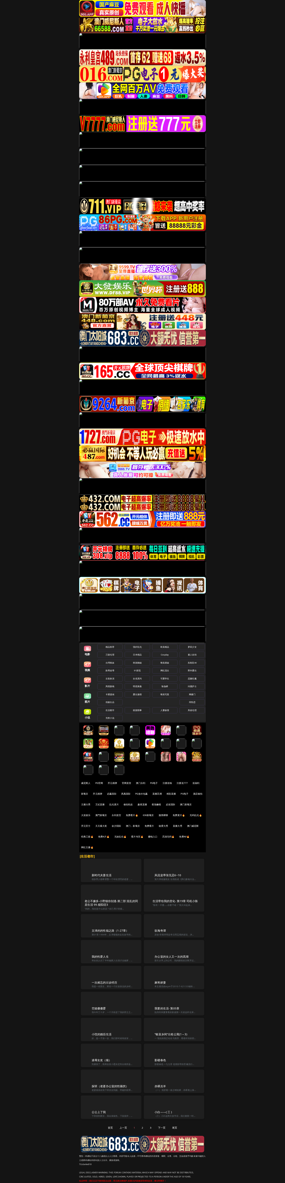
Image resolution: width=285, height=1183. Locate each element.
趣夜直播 (142, 804)
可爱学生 (164, 678)
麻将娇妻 (160, 982)
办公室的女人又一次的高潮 (172, 956)
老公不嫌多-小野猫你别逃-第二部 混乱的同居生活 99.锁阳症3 (111, 903)
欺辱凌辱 (110, 670)
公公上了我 (99, 1112)
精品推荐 (110, 646)
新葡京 (84, 793)
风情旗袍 (110, 686)
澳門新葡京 (101, 815)
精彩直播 (171, 793)
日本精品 (137, 654)
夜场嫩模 (156, 804)
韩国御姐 (137, 662)
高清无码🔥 (168, 836)
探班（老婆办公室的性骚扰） (110, 1086)
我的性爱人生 (100, 956)
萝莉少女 (192, 646)
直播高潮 (157, 793)
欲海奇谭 (160, 930)
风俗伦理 (192, 710)
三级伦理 (110, 654)
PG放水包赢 (141, 793)
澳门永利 (140, 783)
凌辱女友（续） (101, 1060)
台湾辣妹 (110, 662)
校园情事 (137, 710)
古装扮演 (110, 678)
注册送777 (182, 783)
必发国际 (170, 804)
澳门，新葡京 (133, 825)
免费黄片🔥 (179, 815)
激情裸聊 (163, 815)
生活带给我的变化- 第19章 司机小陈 (175, 901)
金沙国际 (116, 825)
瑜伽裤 (164, 686)
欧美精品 (164, 646)
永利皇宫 (116, 815)
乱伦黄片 (114, 804)
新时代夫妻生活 (101, 875)
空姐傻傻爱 (99, 1008)
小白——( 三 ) (163, 1112)
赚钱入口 (153, 836)
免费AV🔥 (184, 836)
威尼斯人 (86, 783)
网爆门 (192, 694)
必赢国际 (111, 793)
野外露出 (192, 670)
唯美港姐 (164, 662)
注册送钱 (167, 783)
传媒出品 (110, 702)
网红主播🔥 (87, 847)
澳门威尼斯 (193, 825)
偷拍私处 (128, 804)
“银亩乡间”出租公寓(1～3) (171, 1034)
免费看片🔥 (132, 815)
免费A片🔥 (104, 836)
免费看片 (149, 825)
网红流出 (164, 670)
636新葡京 (148, 815)
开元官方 (86, 825)
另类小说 (110, 717)
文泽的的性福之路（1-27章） (110, 930)
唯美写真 (164, 694)
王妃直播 (100, 804)
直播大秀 (177, 825)
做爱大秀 (163, 825)
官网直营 (126, 783)
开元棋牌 (112, 783)
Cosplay (165, 654)
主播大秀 (86, 804)
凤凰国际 (126, 793)
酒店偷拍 (198, 793)
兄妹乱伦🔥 (120, 836)
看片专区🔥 (137, 836)
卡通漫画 (110, 694)
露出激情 (137, 694)
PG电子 (154, 783)
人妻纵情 (164, 710)
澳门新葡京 (186, 804)
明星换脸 (137, 686)
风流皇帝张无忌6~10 (168, 875)
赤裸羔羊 (160, 1086)
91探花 (137, 670)
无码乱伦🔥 (196, 815)
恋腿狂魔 (192, 678)
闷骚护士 (192, 686)
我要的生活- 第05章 (167, 1008)
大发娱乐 (86, 815)
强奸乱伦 (137, 646)
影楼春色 (160, 1060)
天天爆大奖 (101, 825)
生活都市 (110, 710)
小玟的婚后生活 (101, 1034)
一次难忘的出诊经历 (104, 982)
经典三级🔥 (87, 836)
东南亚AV (192, 662)
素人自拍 (192, 654)
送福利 (195, 783)
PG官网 (99, 783)
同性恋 (192, 702)
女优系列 (137, 678)
